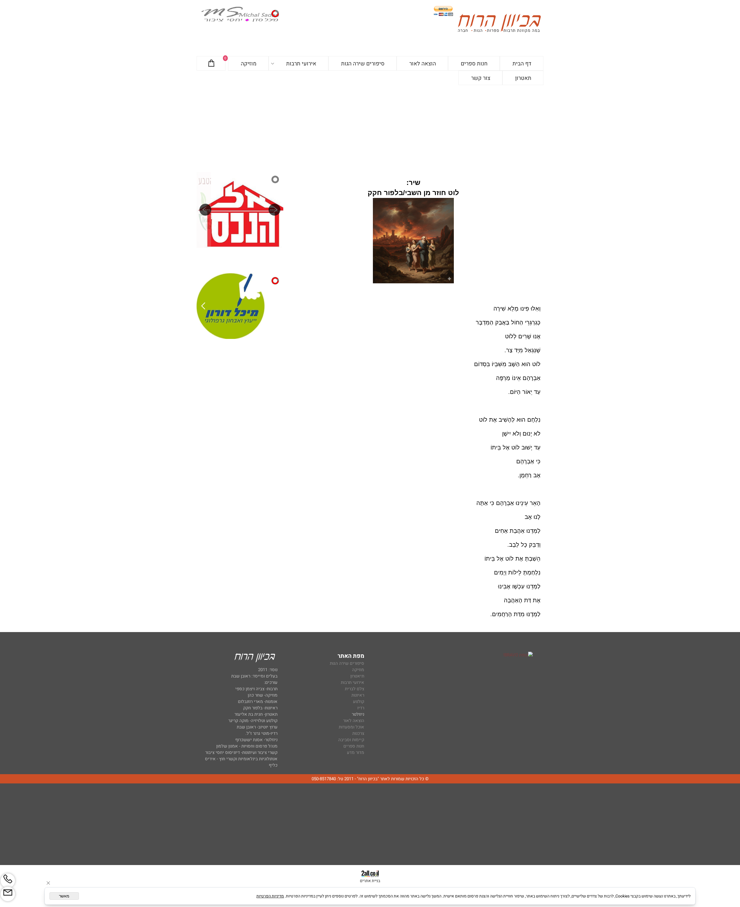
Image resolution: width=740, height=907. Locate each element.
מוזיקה (248, 64)
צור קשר (480, 78)
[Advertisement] (370, 128)
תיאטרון (357, 676)
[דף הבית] (499, 24)
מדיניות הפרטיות (270, 896)
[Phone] (8, 881)
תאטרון (523, 78)
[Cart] (211, 63)
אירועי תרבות (301, 64)
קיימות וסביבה (351, 740)
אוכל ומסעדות (351, 727)
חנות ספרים (474, 64)
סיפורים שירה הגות (362, 64)
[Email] (8, 894)
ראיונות (358, 695)
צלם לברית (354, 689)
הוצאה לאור (422, 64)
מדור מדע (355, 752)
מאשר (64, 896)
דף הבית (522, 64)
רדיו (360, 708)
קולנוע (358, 701)
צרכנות (358, 733)
